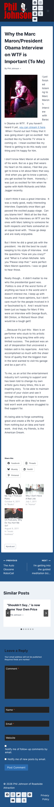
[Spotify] (34, 13)
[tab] (21, 629)
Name (10, 709)
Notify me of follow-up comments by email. (26, 751)
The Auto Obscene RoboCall (10, 567)
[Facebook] (34, 2)
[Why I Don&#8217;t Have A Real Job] (35, 489)
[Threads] (40, 13)
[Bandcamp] (34, 8)
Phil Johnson (13, 68)
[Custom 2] (18, 800)
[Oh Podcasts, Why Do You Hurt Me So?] (14, 513)
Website (10, 737)
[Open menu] (48, 11)
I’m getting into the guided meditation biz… (41, 567)
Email (10, 723)
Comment (12, 668)
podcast (10, 546)
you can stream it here (32, 127)
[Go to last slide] (8, 613)
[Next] (46, 613)
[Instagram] (40, 2)
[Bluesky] (40, 8)
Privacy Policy (45, 797)
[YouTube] (34, 19)
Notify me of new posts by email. (27, 759)
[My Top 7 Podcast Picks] (14, 489)
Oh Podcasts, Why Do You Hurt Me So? (13, 523)
